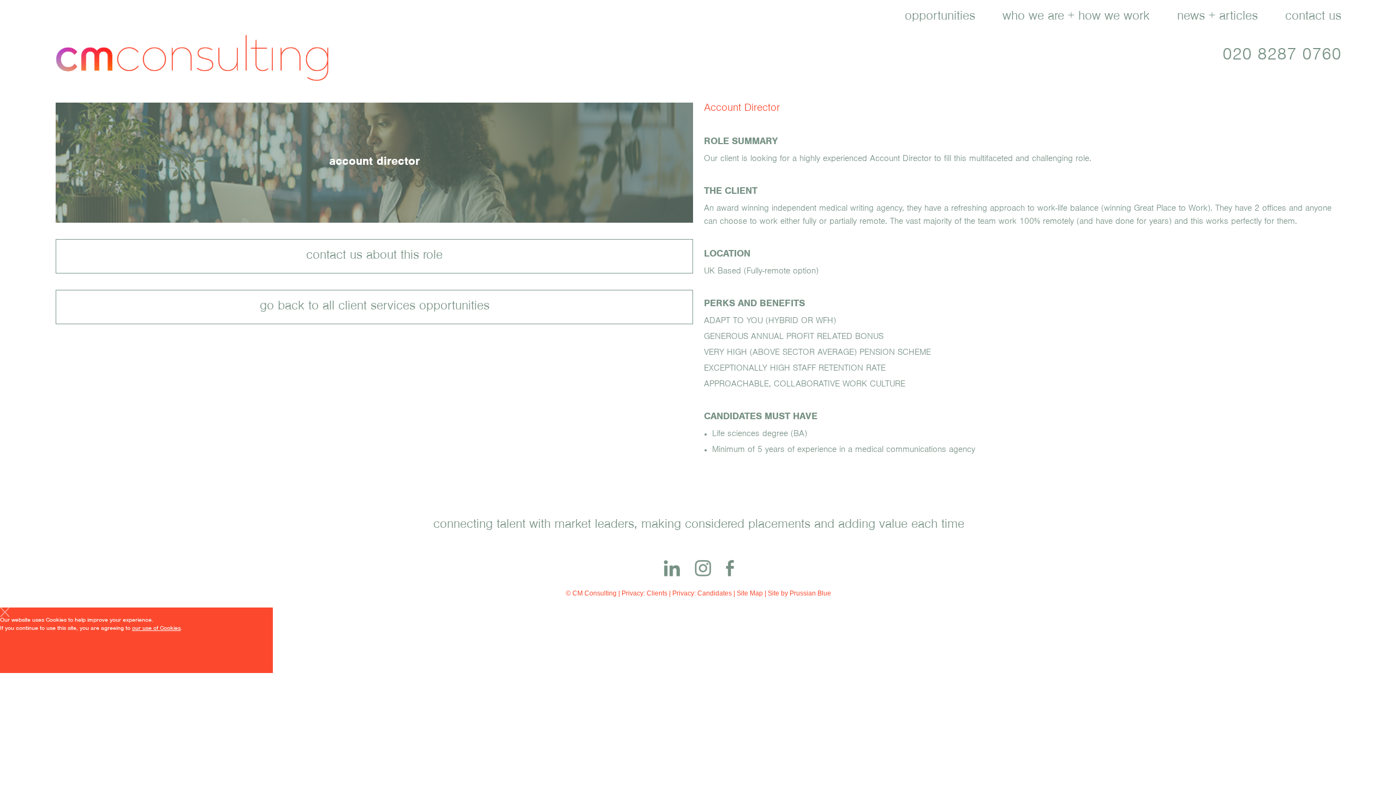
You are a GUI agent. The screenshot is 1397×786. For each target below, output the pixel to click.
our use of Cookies (156, 629)
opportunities (940, 17)
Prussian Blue (810, 593)
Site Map (750, 593)
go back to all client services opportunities (374, 307)
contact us (1313, 17)
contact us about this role (374, 256)
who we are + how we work (1076, 17)
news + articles (1217, 17)
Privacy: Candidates (702, 593)
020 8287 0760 (1281, 57)
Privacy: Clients (644, 593)
